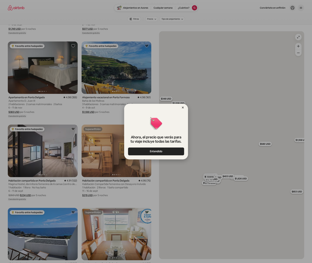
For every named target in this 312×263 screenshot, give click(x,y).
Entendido (156, 151)
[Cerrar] (183, 107)
